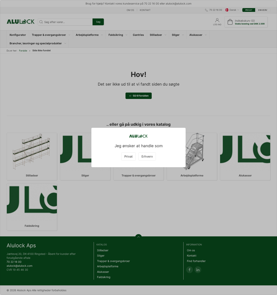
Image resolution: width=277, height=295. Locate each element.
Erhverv (147, 156)
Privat (128, 156)
